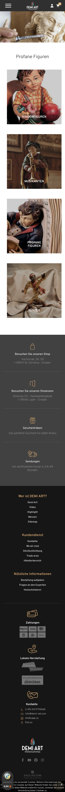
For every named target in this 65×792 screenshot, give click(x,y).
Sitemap (32, 521)
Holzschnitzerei (32, 589)
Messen (32, 517)
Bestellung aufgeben (32, 580)
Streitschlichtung (32, 551)
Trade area (33, 555)
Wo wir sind (32, 546)
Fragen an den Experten (32, 585)
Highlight (32, 512)
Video (32, 507)
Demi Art (32, 502)
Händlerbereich (32, 560)
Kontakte (32, 541)
